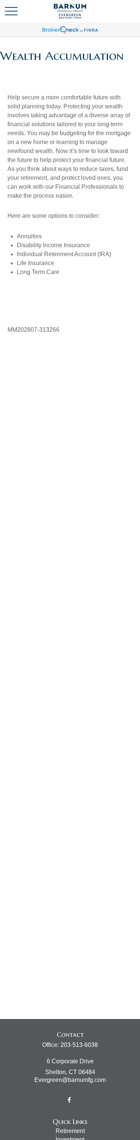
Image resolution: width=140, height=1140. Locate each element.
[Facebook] (69, 1100)
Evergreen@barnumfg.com (70, 1080)
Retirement (70, 1131)
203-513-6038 (79, 1045)
